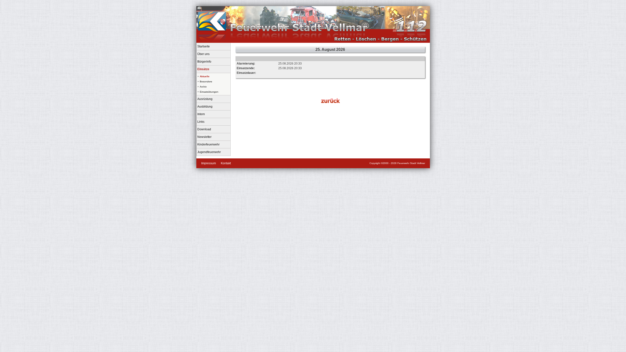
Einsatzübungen (209, 91)
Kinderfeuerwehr (208, 144)
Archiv (203, 86)
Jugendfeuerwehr (209, 152)
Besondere (206, 81)
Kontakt (226, 163)
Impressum (208, 163)
